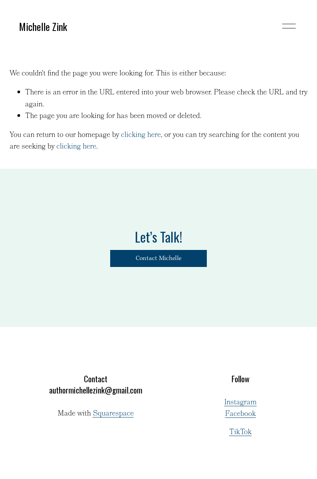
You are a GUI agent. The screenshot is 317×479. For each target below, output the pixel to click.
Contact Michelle (158, 258)
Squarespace (113, 414)
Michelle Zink (43, 26)
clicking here (141, 135)
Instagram (240, 403)
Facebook (240, 414)
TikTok (240, 432)
